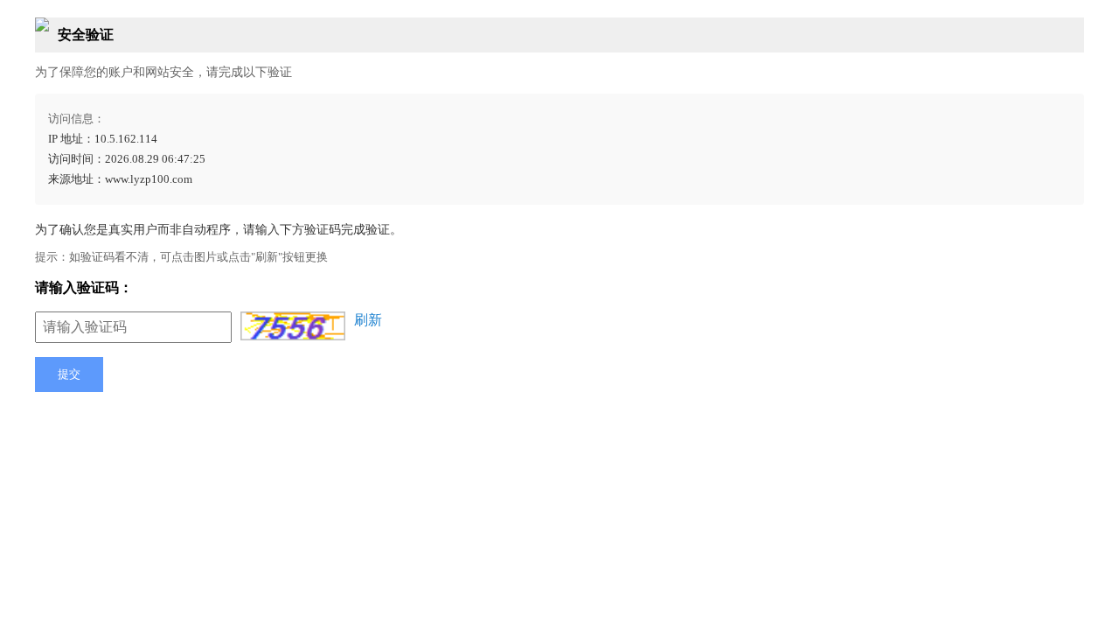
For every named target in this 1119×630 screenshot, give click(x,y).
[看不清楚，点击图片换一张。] (292, 326)
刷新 (368, 319)
